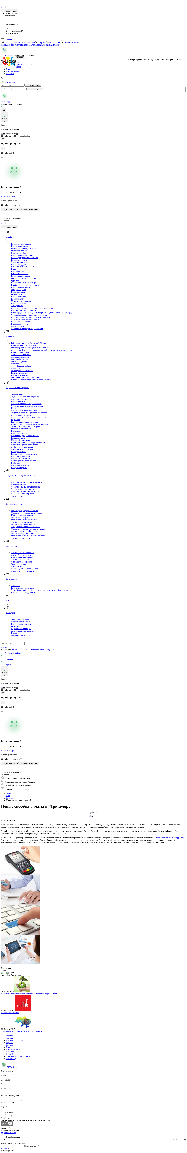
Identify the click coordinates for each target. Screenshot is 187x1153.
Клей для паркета (18, 452)
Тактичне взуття (18, 496)
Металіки (15, 364)
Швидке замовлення (10, 210)
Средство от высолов (20, 456)
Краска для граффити (20, 287)
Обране (42, 42)
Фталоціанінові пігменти (22, 371)
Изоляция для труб (19, 433)
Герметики (15, 419)
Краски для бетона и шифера (23, 283)
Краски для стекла (19, 260)
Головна (8, 39)
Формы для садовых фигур (23, 524)
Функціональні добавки (21, 366)
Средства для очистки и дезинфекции (27, 406)
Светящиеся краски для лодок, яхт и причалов (31, 317)
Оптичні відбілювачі (20, 361)
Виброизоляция (18, 401)
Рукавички (16, 633)
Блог (33, 45)
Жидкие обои (17, 394)
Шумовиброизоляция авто (22, 557)
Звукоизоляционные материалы (25, 397)
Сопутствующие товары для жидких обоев (29, 424)
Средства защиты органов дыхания (26, 482)
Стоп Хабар (16, 368)
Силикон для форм (19, 253)
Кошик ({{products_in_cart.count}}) (19, 42)
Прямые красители (19, 373)
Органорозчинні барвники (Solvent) (26, 377)
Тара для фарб (17, 306)
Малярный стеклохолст (21, 458)
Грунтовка (15, 280)
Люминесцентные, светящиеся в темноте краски (32, 308)
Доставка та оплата (14, 45)
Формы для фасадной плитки (24, 531)
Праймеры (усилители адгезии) (25, 285)
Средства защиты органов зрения (25, 487)
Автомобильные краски (21, 555)
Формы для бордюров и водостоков (26, 513)
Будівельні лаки (18, 292)
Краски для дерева (19, 264)
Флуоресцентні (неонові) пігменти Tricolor (29, 348)
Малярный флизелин (20, 465)
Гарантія (9, 1043)
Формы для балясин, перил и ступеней (28, 529)
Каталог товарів (11, 11)
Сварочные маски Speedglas (23, 494)
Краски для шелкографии (22, 322)
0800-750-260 (7, 55)
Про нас (27, 45)
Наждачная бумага (19, 468)
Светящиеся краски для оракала (25, 319)
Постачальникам (42, 45)
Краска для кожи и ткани (22, 255)
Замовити (5, 1148)
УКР (8, 7)
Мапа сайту (11, 1059)
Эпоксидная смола (19, 262)
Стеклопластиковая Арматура (24, 410)
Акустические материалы (22, 399)
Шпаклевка (16, 431)
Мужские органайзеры (21, 628)
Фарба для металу (19, 251)
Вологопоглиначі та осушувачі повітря (28, 442)
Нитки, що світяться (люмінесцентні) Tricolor (30, 380)
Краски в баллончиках (21, 244)
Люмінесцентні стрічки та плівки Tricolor (29, 417)
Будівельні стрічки (19, 463)
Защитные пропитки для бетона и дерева (29, 413)
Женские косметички (20, 619)
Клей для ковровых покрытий (24, 454)
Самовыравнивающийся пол (23, 461)
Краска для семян (18, 296)
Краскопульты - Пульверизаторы (25, 310)
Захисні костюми (18, 484)
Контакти (54, 45)
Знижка (9, 1038)
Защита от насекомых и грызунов (25, 426)
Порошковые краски (20, 324)
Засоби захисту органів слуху (24, 489)
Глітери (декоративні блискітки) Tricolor (28, 343)
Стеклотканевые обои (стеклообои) (26, 403)
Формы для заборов (19, 517)
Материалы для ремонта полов (24, 445)
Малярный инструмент (21, 440)
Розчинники (16, 294)
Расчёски (15, 626)
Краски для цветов (19, 303)
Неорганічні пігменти (20, 352)
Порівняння (54, 42)
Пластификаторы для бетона (23, 515)
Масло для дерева (18, 326)
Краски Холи (17, 299)
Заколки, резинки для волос (23, 631)
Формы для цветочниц (21, 538)
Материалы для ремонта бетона (25, 436)
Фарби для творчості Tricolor (23, 278)
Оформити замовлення (29, 210)
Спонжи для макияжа (20, 622)
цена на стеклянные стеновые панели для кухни (33, 649)
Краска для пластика (20, 246)
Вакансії (9, 1054)
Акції (3, 45)
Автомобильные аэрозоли (22, 553)
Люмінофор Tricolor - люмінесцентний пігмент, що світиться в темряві (41, 350)
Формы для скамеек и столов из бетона (28, 536)
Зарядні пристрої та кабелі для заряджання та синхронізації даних (39, 590)
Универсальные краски (21, 301)
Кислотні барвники (19, 375)
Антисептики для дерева (22, 449)
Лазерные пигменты (20, 357)
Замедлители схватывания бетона (25, 527)
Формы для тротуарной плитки (24, 511)
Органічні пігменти (19, 359)
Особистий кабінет (71, 42)
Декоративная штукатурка (22, 415)
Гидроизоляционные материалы (25, 422)
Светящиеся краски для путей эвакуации (29, 315)
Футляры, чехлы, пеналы (22, 635)
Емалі (13, 269)
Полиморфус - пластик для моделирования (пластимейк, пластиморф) (41, 312)
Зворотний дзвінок (33, 85)
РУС (3, 7)
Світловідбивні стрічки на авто (24, 569)
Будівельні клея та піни (21, 429)
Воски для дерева (18, 271)
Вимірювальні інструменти (23, 592)
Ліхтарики (15, 586)
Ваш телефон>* (32, 1146)
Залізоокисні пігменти (21, 355)
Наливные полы (18, 438)
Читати (54, 994)
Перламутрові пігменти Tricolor (25, 345)
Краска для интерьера (20, 276)
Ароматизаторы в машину (22, 571)
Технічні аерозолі (18, 564)
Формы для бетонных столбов (24, 520)
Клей (13, 408)
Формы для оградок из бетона (24, 533)
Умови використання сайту (18, 1056)
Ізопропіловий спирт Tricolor (23, 248)
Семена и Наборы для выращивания (27, 328)
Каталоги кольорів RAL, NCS (24, 267)
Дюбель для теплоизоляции (23, 447)
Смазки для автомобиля (21, 562)
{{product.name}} (8, 1133)
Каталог (20, 58)
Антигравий (16, 566)
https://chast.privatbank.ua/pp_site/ (170, 838)
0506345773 (9, 83)
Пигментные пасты (19, 274)
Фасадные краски (18, 290)
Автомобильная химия (21, 559)
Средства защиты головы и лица (25, 491)
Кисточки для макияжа (21, 624)
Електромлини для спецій (22, 588)
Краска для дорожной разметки (24, 258)
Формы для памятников (21, 522)
